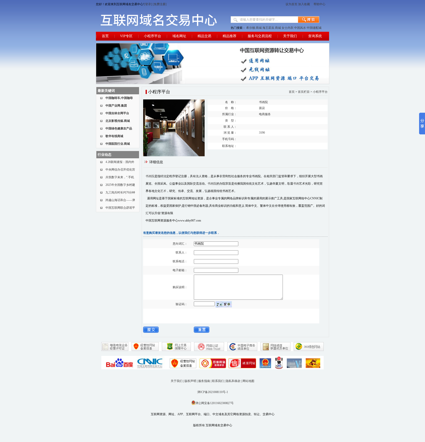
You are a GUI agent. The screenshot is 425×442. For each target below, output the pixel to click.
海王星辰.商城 (271, 28)
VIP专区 (126, 36)
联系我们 (218, 381)
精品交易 (204, 36)
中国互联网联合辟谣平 (120, 207)
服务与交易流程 (260, 36)
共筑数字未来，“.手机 (120, 177)
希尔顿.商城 (254, 28)
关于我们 (290, 36)
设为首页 (291, 4)
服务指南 (204, 381)
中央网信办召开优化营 (120, 169)
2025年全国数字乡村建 (120, 185)
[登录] (148, 4)
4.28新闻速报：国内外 (120, 162)
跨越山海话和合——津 (120, 200)
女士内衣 (287, 28)
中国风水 (300, 28)
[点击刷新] (223, 304)
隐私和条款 (233, 381)
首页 (105, 36)
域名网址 (179, 36)
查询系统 (315, 36)
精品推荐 (229, 36)
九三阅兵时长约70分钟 (120, 192)
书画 (296, 183)
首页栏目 (304, 92)
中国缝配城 (314, 28)
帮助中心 (320, 4)
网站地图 (248, 381)
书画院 (150, 176)
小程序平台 (152, 36)
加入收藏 (304, 4)
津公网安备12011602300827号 (214, 403)
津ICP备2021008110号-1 (212, 392)
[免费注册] (160, 4)
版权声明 (190, 381)
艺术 (163, 191)
